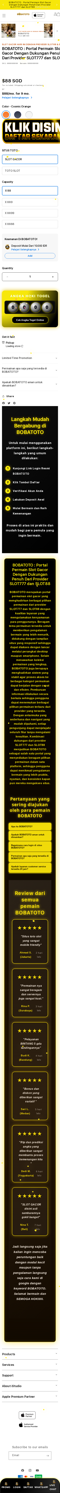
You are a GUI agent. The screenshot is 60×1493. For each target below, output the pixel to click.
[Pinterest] (15, 404)
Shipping (18, 85)
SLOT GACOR (13, 159)
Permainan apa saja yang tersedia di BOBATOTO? (30, 857)
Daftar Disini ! (42, 7)
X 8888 (9, 224)
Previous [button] (3, 4)
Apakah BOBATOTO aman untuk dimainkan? (27, 835)
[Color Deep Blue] (17, 114)
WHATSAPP (41, 1487)
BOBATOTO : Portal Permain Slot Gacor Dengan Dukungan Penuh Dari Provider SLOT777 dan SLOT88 (30, 4)
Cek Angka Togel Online (30, 320)
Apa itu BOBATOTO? (21, 826)
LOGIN (16, 1487)
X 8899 (9, 213)
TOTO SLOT (12, 170)
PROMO (6, 1487)
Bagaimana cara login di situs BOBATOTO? (26, 846)
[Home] (23, 14)
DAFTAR (28, 1487)
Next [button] (56, 4)
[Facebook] (4, 404)
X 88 (8, 190)
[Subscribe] (47, 1455)
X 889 (8, 202)
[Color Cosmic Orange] (6, 115)
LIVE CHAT (53, 1487)
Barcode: (23, 63)
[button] (4, 16)
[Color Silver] (29, 114)
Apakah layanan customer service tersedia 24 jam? (28, 867)
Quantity (7, 268)
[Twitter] (10, 404)
